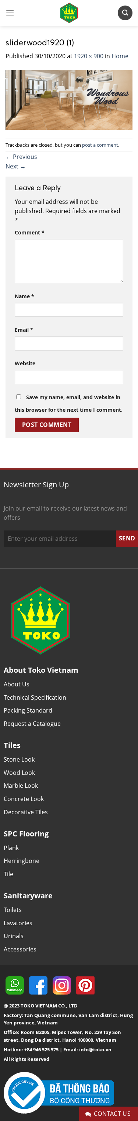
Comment (30, 232)
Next (16, 166)
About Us (16, 684)
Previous (21, 157)
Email (24, 329)
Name (24, 296)
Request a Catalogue (32, 724)
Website (25, 363)
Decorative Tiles (26, 812)
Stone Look (19, 759)
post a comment (100, 145)
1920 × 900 (88, 56)
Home (120, 56)
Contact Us (112, 1114)
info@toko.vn (95, 1049)
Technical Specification (35, 697)
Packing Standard (28, 710)
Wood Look (19, 773)
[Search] (125, 13)
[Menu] (10, 13)
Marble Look (21, 785)
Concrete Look (24, 799)
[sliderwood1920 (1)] (69, 99)
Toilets (13, 910)
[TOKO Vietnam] (69, 13)
